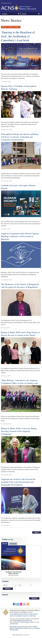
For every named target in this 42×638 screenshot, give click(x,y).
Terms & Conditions (16, 616)
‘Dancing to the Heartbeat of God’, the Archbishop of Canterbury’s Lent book (18, 36)
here (16, 624)
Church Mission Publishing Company (23, 627)
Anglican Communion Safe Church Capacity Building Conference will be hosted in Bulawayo (20, 236)
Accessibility (14, 614)
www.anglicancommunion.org (22, 620)
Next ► (37, 532)
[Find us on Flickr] (24, 604)
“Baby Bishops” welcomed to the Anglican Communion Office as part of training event (19, 381)
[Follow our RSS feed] (27, 604)
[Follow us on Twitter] (17, 604)
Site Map (33, 616)
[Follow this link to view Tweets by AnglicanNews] (13, 561)
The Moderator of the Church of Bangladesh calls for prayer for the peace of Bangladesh (20, 285)
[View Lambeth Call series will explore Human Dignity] (21, 204)
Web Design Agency (18, 634)
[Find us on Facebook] (14, 604)
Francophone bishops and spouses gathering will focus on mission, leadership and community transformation (19, 137)
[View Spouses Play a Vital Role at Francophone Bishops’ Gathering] (21, 105)
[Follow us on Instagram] (21, 604)
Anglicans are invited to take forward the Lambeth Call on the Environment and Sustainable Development (18, 482)
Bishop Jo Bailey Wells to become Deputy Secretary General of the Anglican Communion (19, 431)
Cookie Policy (33, 614)
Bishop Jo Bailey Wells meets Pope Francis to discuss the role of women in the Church (20, 333)
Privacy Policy (23, 614)
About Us (26, 616)
